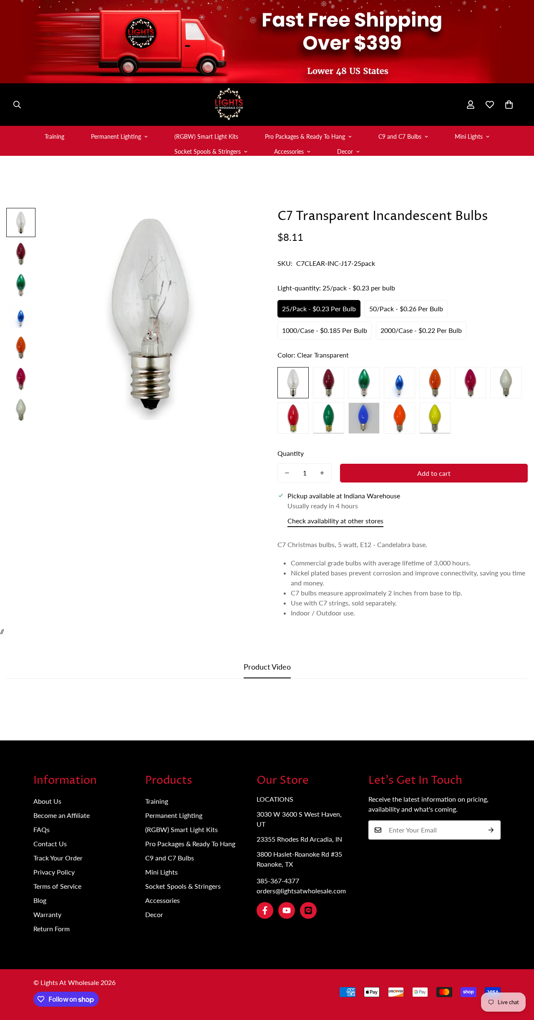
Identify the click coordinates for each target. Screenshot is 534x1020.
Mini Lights (469, 136)
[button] (509, 104)
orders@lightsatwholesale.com (301, 891)
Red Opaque (293, 418)
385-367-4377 (278, 881)
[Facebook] (265, 910)
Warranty (47, 914)
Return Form (51, 928)
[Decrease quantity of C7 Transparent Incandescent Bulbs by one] (287, 473)
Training (54, 136)
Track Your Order (58, 858)
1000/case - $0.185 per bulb (324, 330)
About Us (47, 801)
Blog (39, 900)
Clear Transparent (293, 382)
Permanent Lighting (116, 136)
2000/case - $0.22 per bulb (421, 330)
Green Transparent (364, 382)
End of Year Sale (227, 190)
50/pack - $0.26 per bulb (406, 308)
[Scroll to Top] (517, 974)
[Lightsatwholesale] (267, 104)
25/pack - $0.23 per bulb (319, 308)
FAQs (41, 829)
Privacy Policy (54, 872)
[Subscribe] (491, 830)
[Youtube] (286, 910)
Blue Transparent (399, 382)
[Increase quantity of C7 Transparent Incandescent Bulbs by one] (322, 473)
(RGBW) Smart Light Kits (206, 136)
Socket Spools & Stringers (207, 151)
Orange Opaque (399, 418)
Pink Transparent (470, 382)
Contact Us (50, 844)
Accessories (289, 151)
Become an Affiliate (61, 815)
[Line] (308, 910)
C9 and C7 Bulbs (399, 136)
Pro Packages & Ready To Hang (305, 136)
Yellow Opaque (435, 418)
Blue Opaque (364, 418)
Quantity (290, 453)
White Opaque (505, 382)
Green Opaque (328, 418)
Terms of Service (57, 886)
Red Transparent (328, 382)
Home (181, 190)
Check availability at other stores (335, 521)
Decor (345, 151)
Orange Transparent (435, 382)
